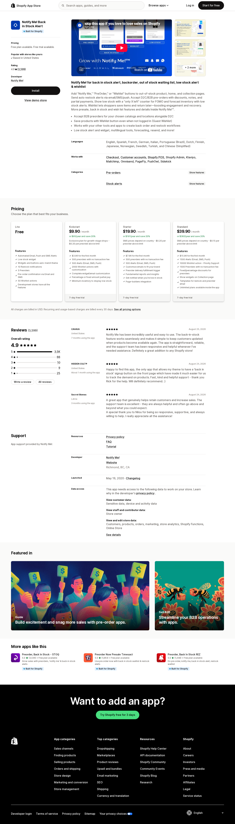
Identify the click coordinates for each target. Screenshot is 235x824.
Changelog (133, 478)
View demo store (35, 100)
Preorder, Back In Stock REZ (184, 654)
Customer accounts (133, 157)
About (187, 748)
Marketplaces (106, 755)
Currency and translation (113, 795)
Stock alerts (114, 183)
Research (146, 782)
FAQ (109, 441)
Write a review (22, 381)
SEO (100, 782)
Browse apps (157, 5)
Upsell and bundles (109, 768)
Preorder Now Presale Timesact (114, 654)
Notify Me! (17, 80)
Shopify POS (156, 157)
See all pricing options (127, 309)
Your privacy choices (113, 813)
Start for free (211, 5)
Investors (189, 762)
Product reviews (107, 762)
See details (113, 534)
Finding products (65, 755)
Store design (62, 775)
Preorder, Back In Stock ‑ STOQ (40, 654)
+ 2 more (190, 67)
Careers (188, 755)
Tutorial (111, 446)
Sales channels (63, 748)
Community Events (152, 768)
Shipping (102, 789)
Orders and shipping (67, 768)
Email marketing (107, 775)
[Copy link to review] (81, 329)
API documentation (152, 755)
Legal (186, 789)
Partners (188, 775)
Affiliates (189, 782)
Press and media (194, 768)
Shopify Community (153, 762)
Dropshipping (105, 748)
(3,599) (21, 69)
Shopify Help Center (153, 748)
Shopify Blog (148, 775)
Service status (192, 795)
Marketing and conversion (71, 782)
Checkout (112, 157)
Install (35, 90)
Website (111, 462)
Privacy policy (115, 437)
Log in (190, 5)
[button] (44, 662)
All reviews (45, 381)
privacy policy (145, 493)
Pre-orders (113, 172)
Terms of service (47, 813)
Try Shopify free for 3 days (117, 714)
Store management (66, 789)
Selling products (64, 762)
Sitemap (89, 813)
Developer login (21, 813)
